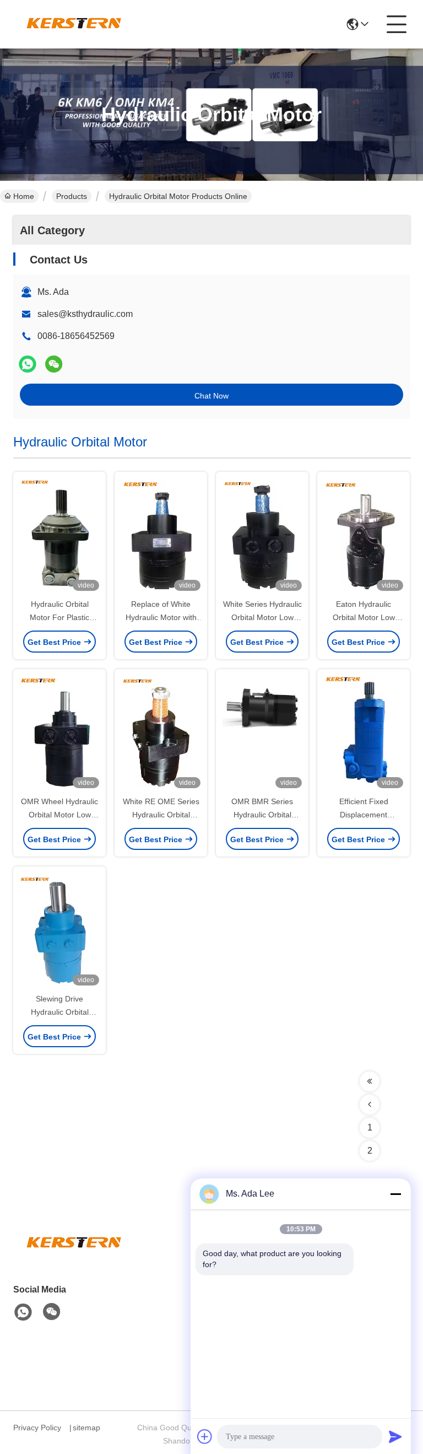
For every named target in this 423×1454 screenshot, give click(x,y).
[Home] (73, 1257)
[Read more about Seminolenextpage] (369, 1081)
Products (71, 196)
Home (23, 196)
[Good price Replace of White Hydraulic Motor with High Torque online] (160, 535)
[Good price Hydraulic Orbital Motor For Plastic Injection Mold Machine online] (59, 535)
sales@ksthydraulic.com (85, 314)
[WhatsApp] (27, 364)
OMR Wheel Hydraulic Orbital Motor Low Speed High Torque (59, 814)
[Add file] (205, 1436)
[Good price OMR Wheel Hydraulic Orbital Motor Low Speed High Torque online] (59, 733)
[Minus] (395, 1193)
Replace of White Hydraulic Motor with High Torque (161, 617)
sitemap (86, 1427)
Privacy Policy (37, 1427)
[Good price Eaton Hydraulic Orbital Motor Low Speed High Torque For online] (363, 535)
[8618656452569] (23, 1312)
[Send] (395, 1436)
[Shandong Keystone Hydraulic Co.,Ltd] (73, 24)
